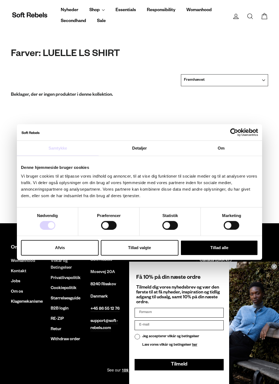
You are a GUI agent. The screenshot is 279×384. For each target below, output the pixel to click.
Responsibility (161, 10)
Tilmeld (179, 364)
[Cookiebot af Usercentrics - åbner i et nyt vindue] (234, 132)
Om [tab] (221, 148)
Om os (17, 292)
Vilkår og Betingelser (61, 264)
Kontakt (18, 271)
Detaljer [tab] (139, 148)
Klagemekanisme (27, 302)
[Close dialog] (274, 266)
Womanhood (199, 10)
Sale (101, 21)
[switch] (109, 225)
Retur (56, 329)
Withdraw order (65, 339)
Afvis (60, 247)
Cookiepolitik (64, 288)
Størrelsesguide (65, 298)
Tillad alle (219, 247)
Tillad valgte (139, 247)
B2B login (60, 308)
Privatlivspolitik (66, 278)
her (194, 345)
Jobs (15, 281)
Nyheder (69, 10)
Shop (95, 10)
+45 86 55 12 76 (105, 309)
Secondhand (73, 21)
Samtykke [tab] (57, 148)
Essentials (126, 10)
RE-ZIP (57, 319)
